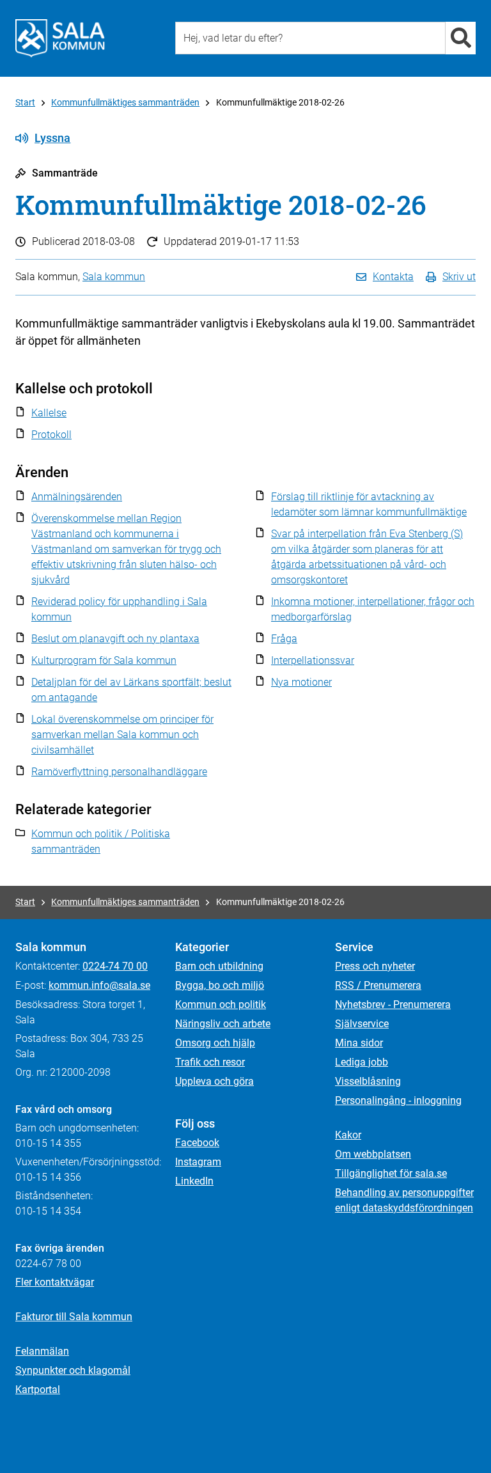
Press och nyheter (375, 966)
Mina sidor (359, 1043)
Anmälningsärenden (76, 497)
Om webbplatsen (373, 1154)
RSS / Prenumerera (378, 985)
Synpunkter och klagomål (72, 1370)
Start (25, 102)
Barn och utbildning (219, 966)
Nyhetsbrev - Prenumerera (393, 1004)
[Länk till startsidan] (60, 38)
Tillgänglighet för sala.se (391, 1173)
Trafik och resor (210, 1062)
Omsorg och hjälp (215, 1043)
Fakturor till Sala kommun (73, 1317)
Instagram (198, 1162)
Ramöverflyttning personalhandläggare (119, 772)
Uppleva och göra (214, 1081)
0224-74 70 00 (115, 966)
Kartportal (37, 1389)
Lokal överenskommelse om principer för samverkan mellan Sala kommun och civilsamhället (122, 734)
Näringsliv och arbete (222, 1024)
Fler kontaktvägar (54, 1282)
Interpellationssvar (312, 660)
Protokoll (51, 435)
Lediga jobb (361, 1062)
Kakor (348, 1135)
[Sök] (461, 38)
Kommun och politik (220, 1004)
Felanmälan (42, 1351)
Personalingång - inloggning (398, 1100)
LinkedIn (194, 1181)
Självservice (362, 1024)
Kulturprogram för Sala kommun (103, 660)
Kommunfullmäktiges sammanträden (125, 102)
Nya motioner (301, 682)
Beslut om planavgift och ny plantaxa (115, 639)
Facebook (197, 1143)
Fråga (284, 639)
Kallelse (48, 413)
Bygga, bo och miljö (219, 985)
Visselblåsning (368, 1081)
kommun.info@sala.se (99, 985)
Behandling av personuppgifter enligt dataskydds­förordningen (404, 1200)
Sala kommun (113, 277)
